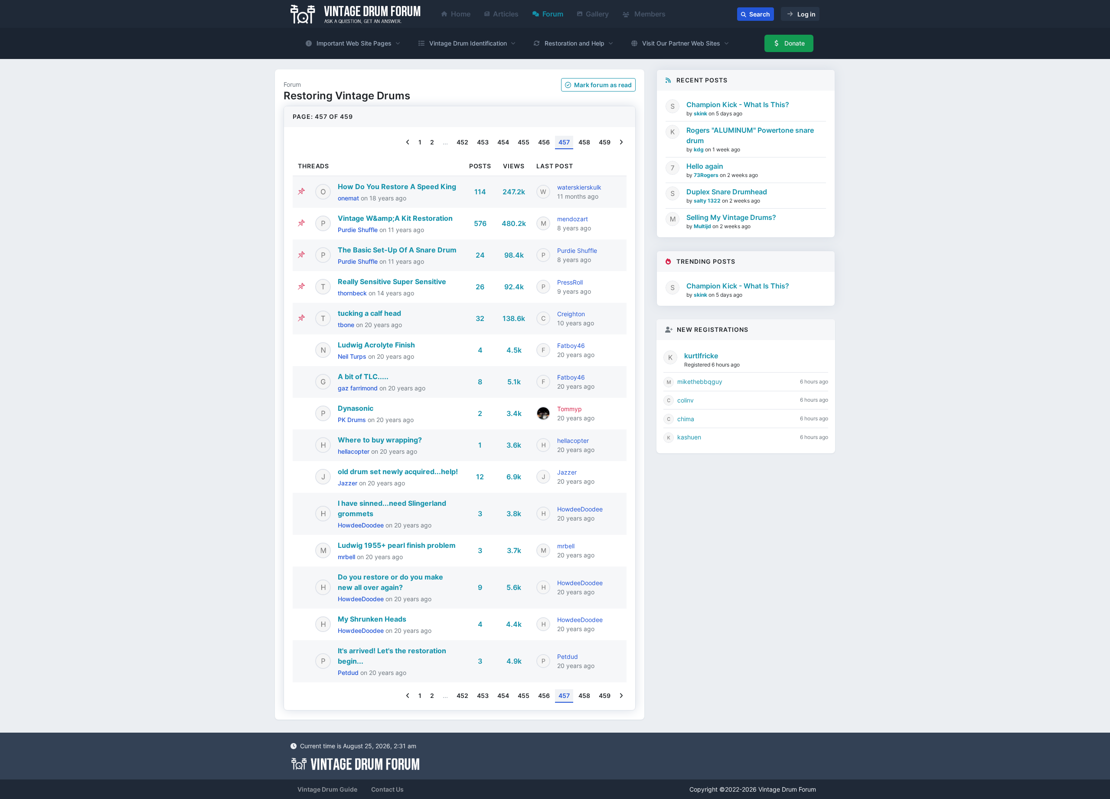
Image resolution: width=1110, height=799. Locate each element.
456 (544, 142)
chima (685, 418)
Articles (506, 14)
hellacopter (354, 451)
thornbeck (353, 293)
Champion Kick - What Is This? (737, 104)
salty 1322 (708, 200)
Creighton (571, 314)
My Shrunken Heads (372, 619)
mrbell (347, 556)
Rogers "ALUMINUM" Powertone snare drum (750, 135)
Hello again (704, 166)
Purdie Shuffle (358, 229)
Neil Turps (353, 356)
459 (604, 142)
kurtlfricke (701, 355)
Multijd (703, 226)
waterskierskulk (579, 187)
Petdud (349, 672)
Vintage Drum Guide (327, 789)
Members (649, 14)
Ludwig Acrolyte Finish (376, 345)
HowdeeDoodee (361, 525)
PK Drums (353, 419)
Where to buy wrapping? (380, 440)
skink (701, 113)
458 (584, 142)
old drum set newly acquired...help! (398, 471)
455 (523, 142)
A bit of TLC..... (363, 376)
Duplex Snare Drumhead (726, 191)
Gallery (597, 14)
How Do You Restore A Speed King (397, 186)
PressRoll (570, 282)
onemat (349, 198)
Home (460, 14)
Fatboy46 (571, 345)
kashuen (689, 437)
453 (483, 142)
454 (503, 142)
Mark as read (602, 84)
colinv (685, 400)
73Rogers (707, 175)
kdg (699, 149)
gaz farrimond (358, 388)
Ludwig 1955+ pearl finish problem (397, 545)
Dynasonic (355, 408)
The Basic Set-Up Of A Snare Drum (397, 250)
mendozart (572, 219)
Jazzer (348, 483)
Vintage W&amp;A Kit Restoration (395, 218)
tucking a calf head (369, 313)
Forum (552, 14)
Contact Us (387, 789)
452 (462, 142)
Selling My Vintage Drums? (731, 217)
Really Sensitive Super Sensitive (392, 281)
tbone (347, 324)
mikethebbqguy (699, 381)
